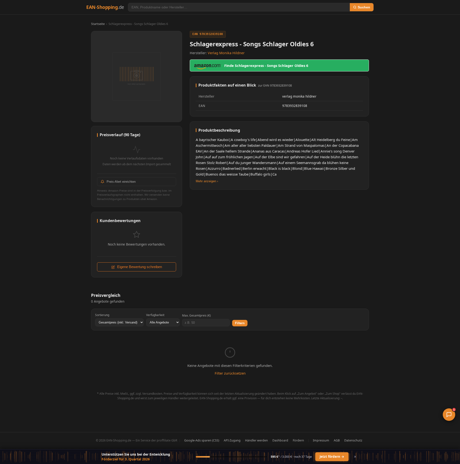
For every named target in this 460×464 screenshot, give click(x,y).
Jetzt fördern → (332, 456)
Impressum (321, 440)
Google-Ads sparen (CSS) (201, 440)
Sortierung (102, 315)
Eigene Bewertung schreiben (139, 267)
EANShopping (105, 7)
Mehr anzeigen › (207, 181)
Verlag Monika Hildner (226, 53)
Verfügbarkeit (155, 315)
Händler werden (256, 440)
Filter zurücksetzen (230, 373)
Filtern (240, 323)
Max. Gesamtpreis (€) (196, 315)
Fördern (298, 440)
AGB (337, 440)
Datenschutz (353, 440)
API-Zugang (232, 440)
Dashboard (280, 440)
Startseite (98, 24)
